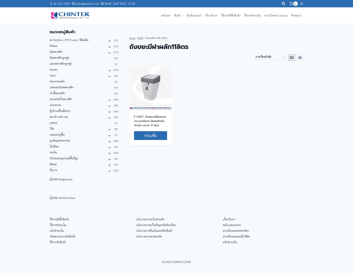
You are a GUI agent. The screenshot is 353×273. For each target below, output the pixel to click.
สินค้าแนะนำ (194, 15)
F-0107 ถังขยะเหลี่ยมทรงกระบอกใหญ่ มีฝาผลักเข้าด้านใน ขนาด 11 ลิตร (150, 121)
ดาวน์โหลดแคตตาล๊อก (236, 230)
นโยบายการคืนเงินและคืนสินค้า (154, 230)
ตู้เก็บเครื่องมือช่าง (60, 111)
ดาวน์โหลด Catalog (276, 15)
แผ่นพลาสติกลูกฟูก (61, 63)
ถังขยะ (53, 46)
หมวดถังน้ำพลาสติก (61, 99)
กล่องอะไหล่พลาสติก (62, 87)
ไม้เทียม (54, 146)
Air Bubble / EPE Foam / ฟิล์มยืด (69, 40)
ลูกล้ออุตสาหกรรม (60, 140)
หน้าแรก (166, 15)
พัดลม (53, 164)
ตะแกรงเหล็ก (57, 81)
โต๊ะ (52, 128)
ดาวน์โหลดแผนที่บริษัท (236, 236)
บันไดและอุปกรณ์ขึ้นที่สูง (64, 158)
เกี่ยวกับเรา (211, 15)
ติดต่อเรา (296, 15)
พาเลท (53, 69)
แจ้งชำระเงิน (57, 230)
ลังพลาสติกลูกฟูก (59, 57)
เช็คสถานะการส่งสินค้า (63, 236)
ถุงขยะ (53, 122)
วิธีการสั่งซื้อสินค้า (231, 15)
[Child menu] (109, 40)
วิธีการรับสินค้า (58, 242)
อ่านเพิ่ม (150, 135)
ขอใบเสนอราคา (232, 225)
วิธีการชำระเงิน (252, 15)
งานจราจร (55, 105)
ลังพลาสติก (56, 51)
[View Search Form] (283, 3)
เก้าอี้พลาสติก (57, 93)
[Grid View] (291, 58)
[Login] (301, 3)
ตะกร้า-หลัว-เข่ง (59, 117)
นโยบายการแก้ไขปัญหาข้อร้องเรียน (156, 225)
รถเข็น (53, 152)
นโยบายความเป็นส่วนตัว (150, 219)
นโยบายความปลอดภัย (149, 236)
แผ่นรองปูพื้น (57, 134)
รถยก (53, 75)
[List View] (300, 58)
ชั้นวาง (53, 170)
